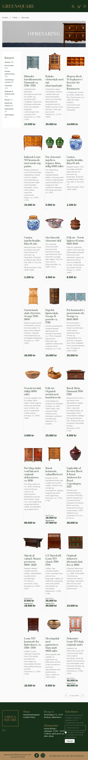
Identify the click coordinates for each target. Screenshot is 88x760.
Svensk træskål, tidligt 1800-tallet (32, 391)
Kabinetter (9, 109)
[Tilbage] (66, 696)
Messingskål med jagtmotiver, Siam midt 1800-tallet (52, 645)
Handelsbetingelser (31, 714)
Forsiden (5, 18)
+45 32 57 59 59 (17, 757)
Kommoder (9, 65)
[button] (12, 730)
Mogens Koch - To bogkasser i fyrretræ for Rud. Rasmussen (75, 82)
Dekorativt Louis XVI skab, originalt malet (75, 641)
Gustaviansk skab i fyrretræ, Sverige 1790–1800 (32, 315)
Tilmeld (70, 741)
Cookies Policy (29, 717)
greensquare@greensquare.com (17, 754)
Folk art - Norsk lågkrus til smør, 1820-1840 (75, 240)
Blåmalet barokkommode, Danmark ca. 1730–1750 (33, 81)
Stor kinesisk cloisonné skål (53, 239)
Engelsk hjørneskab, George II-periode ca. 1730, (52, 316)
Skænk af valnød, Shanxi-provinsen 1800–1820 (32, 560)
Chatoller (8, 85)
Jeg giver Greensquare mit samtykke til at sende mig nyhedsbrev (74, 734)
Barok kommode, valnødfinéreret (54, 471)
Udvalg (14, 18)
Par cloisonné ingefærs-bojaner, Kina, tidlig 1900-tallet (54, 162)
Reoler (7, 100)
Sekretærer (9, 115)
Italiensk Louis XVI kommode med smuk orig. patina (32, 162)
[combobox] (66, 6)
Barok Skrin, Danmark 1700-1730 (75, 391)
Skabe (7, 62)
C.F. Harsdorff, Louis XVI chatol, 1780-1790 (53, 560)
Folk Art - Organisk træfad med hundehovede (53, 393)
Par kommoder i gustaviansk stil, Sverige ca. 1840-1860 (75, 315)
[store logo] (18, 7)
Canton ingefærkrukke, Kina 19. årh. (75, 160)
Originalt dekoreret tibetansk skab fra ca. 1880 (75, 560)
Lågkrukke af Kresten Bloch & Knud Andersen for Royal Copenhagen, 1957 (74, 477)
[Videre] (82, 696)
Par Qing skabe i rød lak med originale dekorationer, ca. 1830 (32, 474)
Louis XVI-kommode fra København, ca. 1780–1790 (32, 643)
